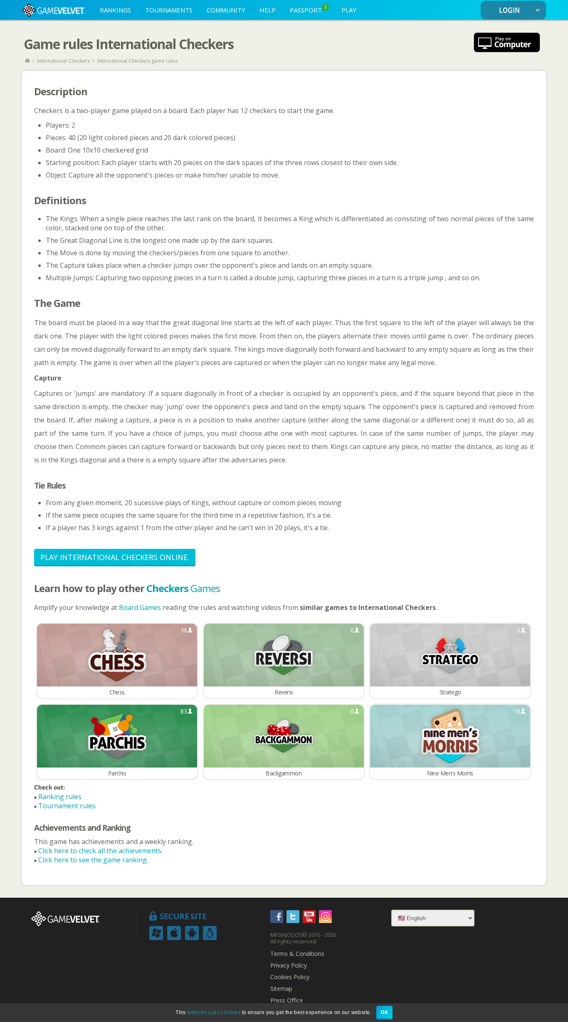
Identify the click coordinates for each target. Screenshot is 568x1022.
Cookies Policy (289, 977)
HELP (267, 10)
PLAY (348, 10)
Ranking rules (59, 796)
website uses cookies (213, 1012)
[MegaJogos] (28, 60)
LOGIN (509, 10)
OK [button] (384, 1012)
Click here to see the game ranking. (93, 859)
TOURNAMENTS (169, 10)
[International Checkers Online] (507, 43)
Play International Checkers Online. (114, 557)
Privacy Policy (288, 965)
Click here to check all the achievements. (100, 850)
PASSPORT (308, 9)
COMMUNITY (226, 10)
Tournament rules (67, 805)
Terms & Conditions (297, 953)
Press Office (286, 1000)
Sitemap (281, 988)
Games (183, 588)
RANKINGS (115, 10)
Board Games (141, 607)
